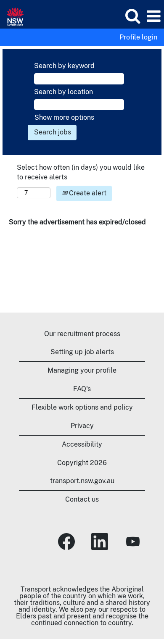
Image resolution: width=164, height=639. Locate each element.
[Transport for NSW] (12, 15)
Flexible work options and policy (82, 407)
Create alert (86, 193)
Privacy (82, 426)
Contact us (82, 499)
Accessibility (82, 444)
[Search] (132, 16)
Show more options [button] (64, 117)
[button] (153, 16)
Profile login (138, 37)
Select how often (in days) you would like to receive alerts (81, 172)
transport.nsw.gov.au (82, 481)
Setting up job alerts (82, 352)
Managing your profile (82, 370)
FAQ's (82, 389)
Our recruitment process (82, 334)
